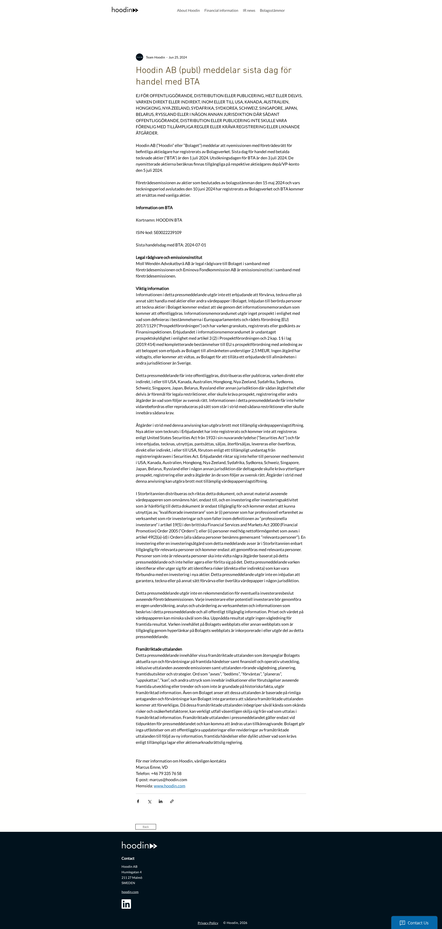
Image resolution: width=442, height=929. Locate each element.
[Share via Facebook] (138, 801)
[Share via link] (172, 801)
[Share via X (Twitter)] (149, 801)
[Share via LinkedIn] (160, 801)
